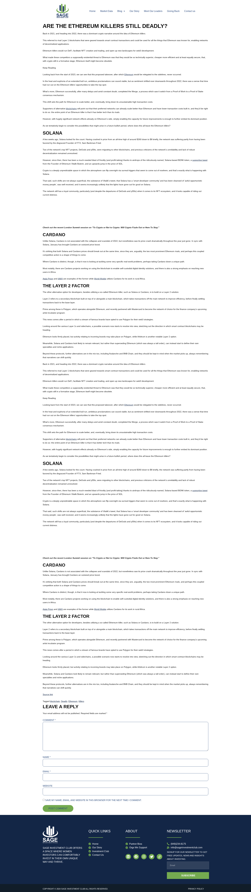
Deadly (64, 701)
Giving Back (173, 11)
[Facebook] (136, 856)
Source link (48, 694)
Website (47, 786)
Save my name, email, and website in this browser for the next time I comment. (93, 800)
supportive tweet (199, 160)
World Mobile (100, 279)
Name (47, 757)
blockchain (55, 701)
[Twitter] (151, 856)
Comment (49, 720)
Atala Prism (48, 279)
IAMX (60, 279)
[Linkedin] (128, 856)
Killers (81, 701)
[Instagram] (144, 856)
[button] (121, 11)
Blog (119, 11)
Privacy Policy (196, 889)
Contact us (189, 11)
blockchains (71, 108)
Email (47, 771)
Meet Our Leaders (153, 11)
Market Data (106, 11)
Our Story (134, 11)
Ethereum (128, 74)
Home (92, 11)
